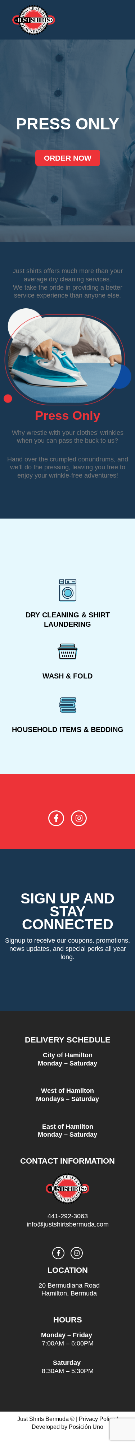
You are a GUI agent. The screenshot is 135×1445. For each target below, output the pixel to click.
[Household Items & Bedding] (67, 705)
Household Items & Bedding (67, 729)
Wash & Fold (67, 676)
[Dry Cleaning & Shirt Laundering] (67, 590)
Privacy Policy (97, 1419)
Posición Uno (86, 1427)
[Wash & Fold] (67, 651)
